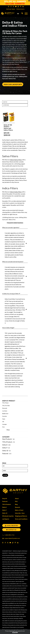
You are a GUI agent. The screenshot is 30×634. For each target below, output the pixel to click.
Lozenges (4, 424)
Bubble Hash (5, 413)
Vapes (3, 419)
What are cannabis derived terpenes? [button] (12, 261)
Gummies (4, 416)
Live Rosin (4, 411)
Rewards (17, 507)
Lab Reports (5, 519)
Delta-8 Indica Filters (16, 192)
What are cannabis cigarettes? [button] (10, 227)
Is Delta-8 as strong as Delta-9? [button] (11, 293)
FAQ (16, 501)
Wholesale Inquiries (20, 9)
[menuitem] (21, 13)
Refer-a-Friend (19, 510)
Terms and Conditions (21, 519)
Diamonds (4, 408)
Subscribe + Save (19, 513)
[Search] (21, 13)
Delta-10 (5, 450)
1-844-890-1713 (9, 535)
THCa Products (7, 442)
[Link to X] (13, 6)
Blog (16, 504)
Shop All (4, 498)
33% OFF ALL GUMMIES (15, 1)
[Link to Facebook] (11, 6)
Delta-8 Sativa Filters (16, 159)
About (17, 498)
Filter (5, 475)
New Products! (7, 439)
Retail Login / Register (10, 9)
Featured (5, 453)
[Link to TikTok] (18, 6)
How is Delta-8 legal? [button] (8, 327)
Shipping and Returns (21, 516)
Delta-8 (4, 445)
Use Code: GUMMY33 (15, 3)
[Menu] (25, 13)
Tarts (3, 427)
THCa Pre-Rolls (6, 405)
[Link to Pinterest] (20, 6)
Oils (3, 421)
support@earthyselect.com (12, 538)
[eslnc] (11, 13)
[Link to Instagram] (8, 6)
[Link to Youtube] (16, 6)
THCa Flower (5, 403)
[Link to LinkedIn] (23, 6)
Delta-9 (4, 448)
